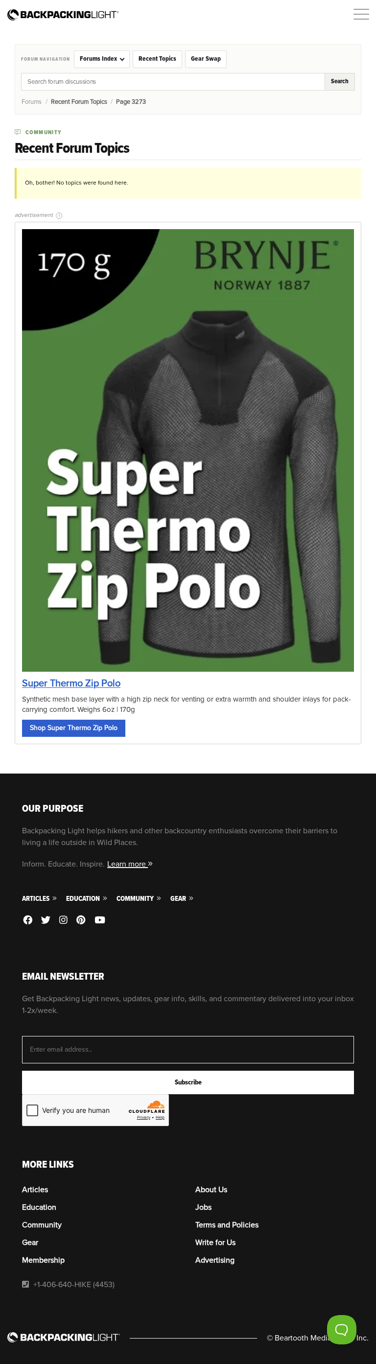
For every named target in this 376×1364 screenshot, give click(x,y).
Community (136, 898)
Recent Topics (157, 59)
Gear (179, 898)
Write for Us (215, 1242)
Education (83, 898)
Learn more (127, 864)
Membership (43, 1260)
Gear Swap (206, 59)
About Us (211, 1190)
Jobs (203, 1207)
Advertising (215, 1260)
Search (340, 81)
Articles (36, 898)
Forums (32, 102)
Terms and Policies (226, 1225)
